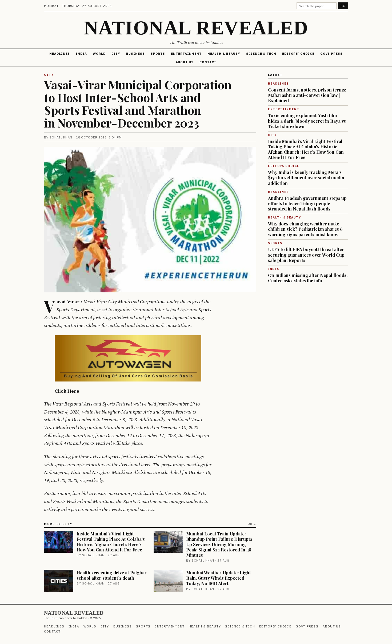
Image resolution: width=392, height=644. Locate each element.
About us (185, 62)
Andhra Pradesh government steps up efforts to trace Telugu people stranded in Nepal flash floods (307, 203)
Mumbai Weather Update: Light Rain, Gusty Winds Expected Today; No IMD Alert (218, 578)
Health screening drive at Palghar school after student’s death (112, 575)
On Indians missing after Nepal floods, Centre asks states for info (307, 277)
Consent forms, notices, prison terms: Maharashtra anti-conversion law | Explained (307, 95)
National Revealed (196, 28)
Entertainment (186, 53)
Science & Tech (261, 53)
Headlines (59, 53)
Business (135, 53)
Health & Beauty (223, 53)
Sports (158, 53)
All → (252, 524)
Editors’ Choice (298, 53)
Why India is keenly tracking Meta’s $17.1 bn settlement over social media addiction (306, 177)
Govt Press (331, 53)
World (99, 53)
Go (343, 6)
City (116, 53)
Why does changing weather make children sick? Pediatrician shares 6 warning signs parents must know (305, 229)
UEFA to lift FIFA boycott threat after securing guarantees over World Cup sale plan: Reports (306, 254)
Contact (207, 62)
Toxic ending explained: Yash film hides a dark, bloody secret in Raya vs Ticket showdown (307, 120)
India (81, 53)
